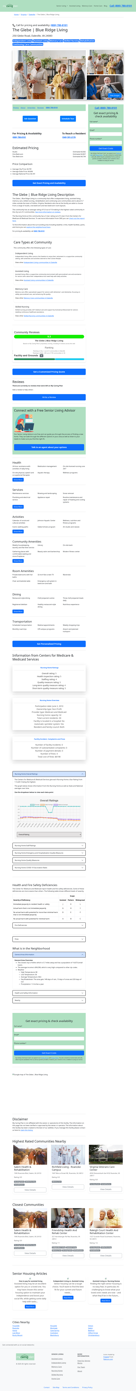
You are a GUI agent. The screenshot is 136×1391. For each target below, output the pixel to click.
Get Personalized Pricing (49, 643)
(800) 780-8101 (52, 108)
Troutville (15, 1326)
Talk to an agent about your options (49, 447)
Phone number (20, 1043)
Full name (18, 1026)
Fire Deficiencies (21, 925)
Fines (17, 939)
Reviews (40, 108)
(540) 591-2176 (69, 137)
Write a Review (49, 397)
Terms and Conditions (71, 1387)
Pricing (16, 108)
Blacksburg (54, 1335)
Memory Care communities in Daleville (38, 298)
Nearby (17, 1000)
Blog (105, 6)
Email (16, 1035)
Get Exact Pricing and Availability (49, 183)
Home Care (98, 6)
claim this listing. (27, 1130)
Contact (47, 1387)
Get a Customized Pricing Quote (49, 371)
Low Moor (16, 1333)
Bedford (91, 1330)
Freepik (106, 1357)
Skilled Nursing (57, 1375)
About (23, 108)
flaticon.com (108, 1359)
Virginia (24, 14)
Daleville (32, 14)
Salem (90, 1328)
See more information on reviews (47, 212)
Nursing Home (57, 1371)
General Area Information (24, 954)
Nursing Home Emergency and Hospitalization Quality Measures (39, 853)
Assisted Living (74, 6)
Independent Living (58, 1363)
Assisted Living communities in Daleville (39, 280)
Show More (18, 480)
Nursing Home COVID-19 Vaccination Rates (31, 868)
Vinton (90, 1326)
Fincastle (53, 1326)
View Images (115, 95)
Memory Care (87, 6)
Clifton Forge (93, 1333)
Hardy (14, 1330)
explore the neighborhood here (38, 227)
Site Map (56, 1387)
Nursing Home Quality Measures (27, 860)
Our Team (81, 1367)
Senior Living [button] (61, 6)
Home (16, 14)
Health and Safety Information (26, 993)
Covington (54, 1333)
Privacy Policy (55, 1058)
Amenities (31, 108)
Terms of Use (44, 1058)
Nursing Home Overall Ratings (26, 774)
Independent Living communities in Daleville (40, 262)
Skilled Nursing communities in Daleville (39, 316)
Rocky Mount (17, 1335)
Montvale (53, 1328)
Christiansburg (93, 1335)
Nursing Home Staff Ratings (25, 845)
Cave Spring (54, 1330)
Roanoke (15, 1328)
